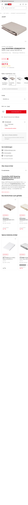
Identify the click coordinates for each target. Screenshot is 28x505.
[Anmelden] (20, 4)
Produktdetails (5, 170)
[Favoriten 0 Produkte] (23, 4)
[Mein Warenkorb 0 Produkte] (25, 4)
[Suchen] (3, 7)
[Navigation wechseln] (2, 4)
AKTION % (4, 58)
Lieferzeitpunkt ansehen (10, 128)
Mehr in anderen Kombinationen (11, 88)
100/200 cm (6, 99)
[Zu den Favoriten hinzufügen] (3, 111)
